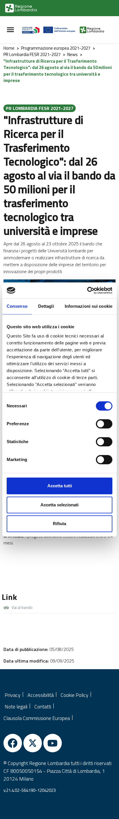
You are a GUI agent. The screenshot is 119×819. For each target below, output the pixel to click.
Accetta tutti (59, 485)
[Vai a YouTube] (52, 743)
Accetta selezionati (59, 504)
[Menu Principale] (10, 30)
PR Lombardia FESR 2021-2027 (32, 54)
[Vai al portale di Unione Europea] (61, 29)
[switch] (104, 423)
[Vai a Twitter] (32, 743)
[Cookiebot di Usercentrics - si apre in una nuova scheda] (87, 290)
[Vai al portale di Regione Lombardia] (21, 8)
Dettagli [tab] (46, 306)
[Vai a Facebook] (12, 743)
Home (8, 48)
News (72, 54)
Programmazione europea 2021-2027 (55, 48)
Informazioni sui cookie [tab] (88, 306)
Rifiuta (59, 523)
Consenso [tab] (17, 306)
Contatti (42, 706)
